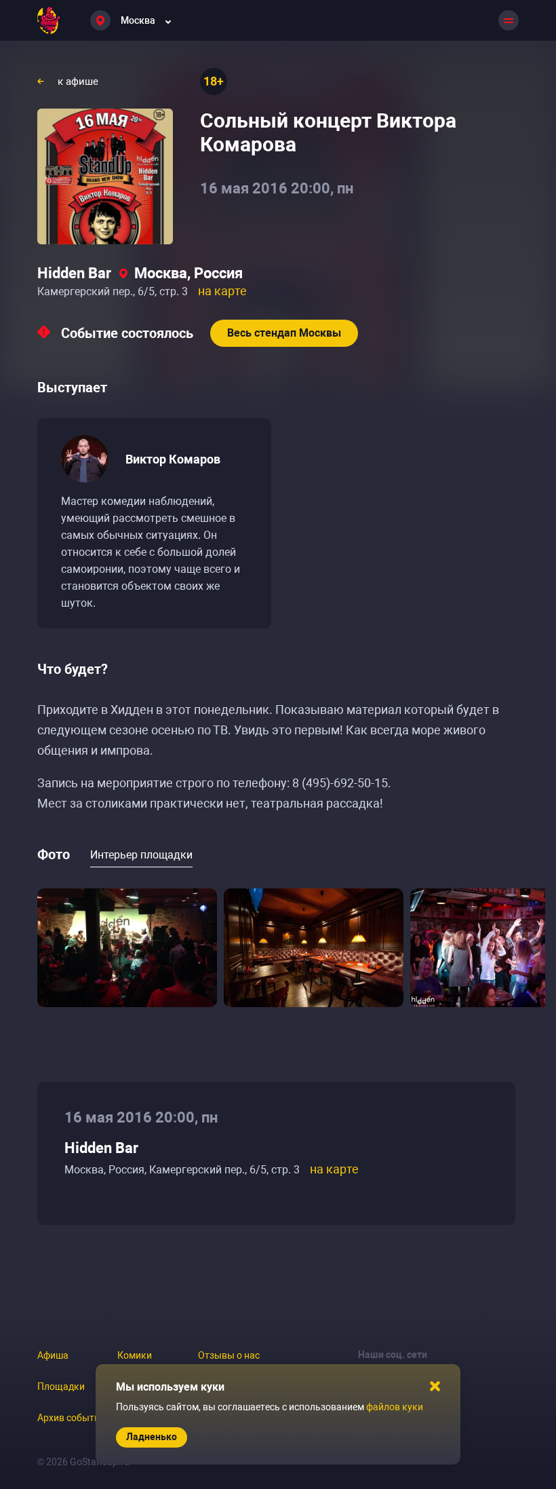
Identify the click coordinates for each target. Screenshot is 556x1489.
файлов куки (394, 1406)
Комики (134, 1355)
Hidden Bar (74, 273)
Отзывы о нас (229, 1355)
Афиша (52, 1355)
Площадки (61, 1386)
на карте (222, 291)
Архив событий (71, 1417)
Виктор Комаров (172, 459)
